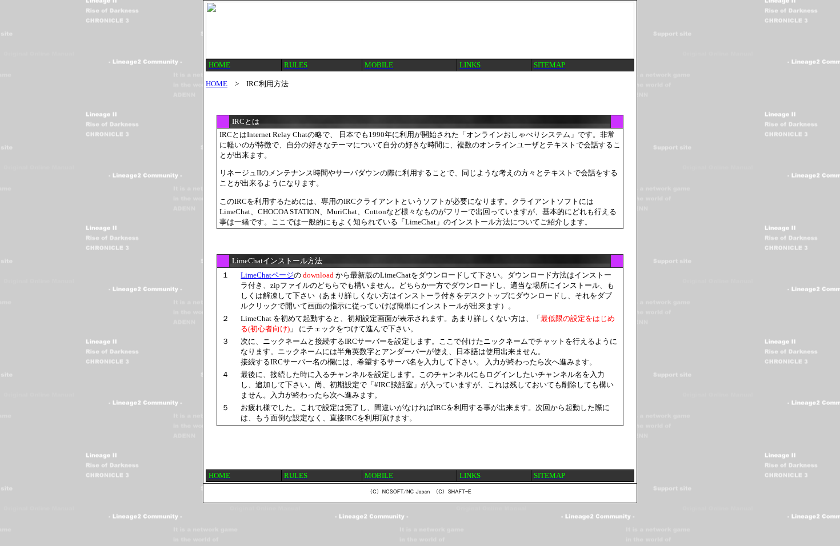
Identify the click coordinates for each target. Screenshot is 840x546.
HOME (216, 83)
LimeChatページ (267, 275)
